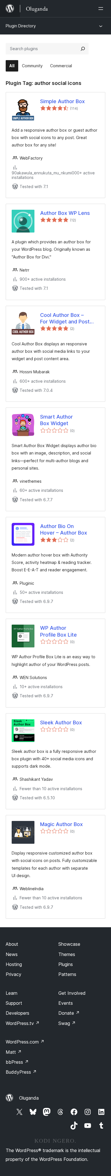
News (12, 954)
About (12, 944)
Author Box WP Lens (65, 213)
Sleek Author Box (61, 722)
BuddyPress (21, 1072)
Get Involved (72, 993)
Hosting (14, 964)
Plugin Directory (21, 25)
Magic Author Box (61, 824)
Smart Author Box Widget (56, 420)
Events (65, 1003)
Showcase (69, 944)
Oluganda (29, 1098)
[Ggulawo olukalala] (102, 8)
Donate (69, 1013)
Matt (14, 1052)
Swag (67, 1023)
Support (14, 1003)
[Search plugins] (83, 48)
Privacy (13, 974)
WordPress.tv (23, 1023)
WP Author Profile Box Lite (58, 631)
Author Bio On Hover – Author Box (63, 529)
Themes (66, 954)
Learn (11, 993)
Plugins (65, 964)
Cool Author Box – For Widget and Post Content (65, 318)
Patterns (67, 974)
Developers (17, 1013)
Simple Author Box (62, 101)
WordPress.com (25, 1042)
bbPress (17, 1062)
